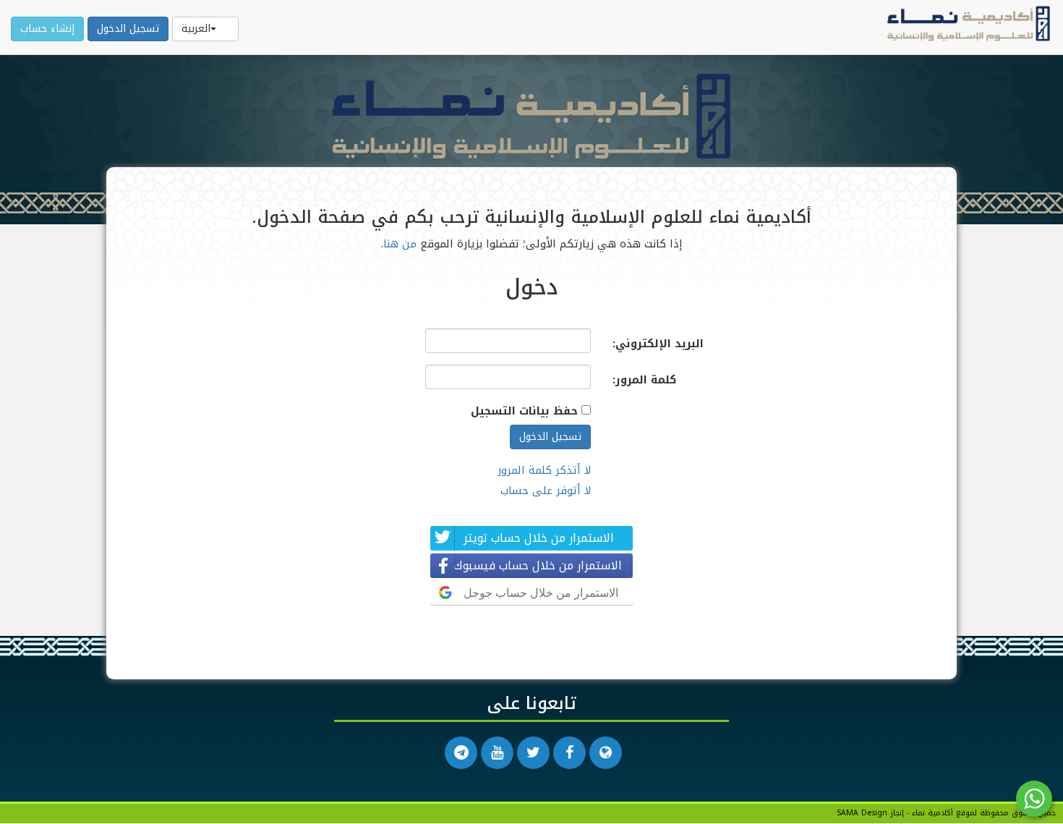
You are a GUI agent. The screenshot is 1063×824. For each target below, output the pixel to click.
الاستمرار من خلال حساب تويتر (539, 538)
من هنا (400, 244)
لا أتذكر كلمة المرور (544, 470)
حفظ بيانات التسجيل (524, 411)
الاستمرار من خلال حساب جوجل (541, 592)
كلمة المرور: (644, 380)
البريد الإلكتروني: (658, 344)
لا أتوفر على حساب (545, 490)
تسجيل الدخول (128, 28)
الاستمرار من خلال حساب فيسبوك (537, 565)
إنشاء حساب (47, 28)
